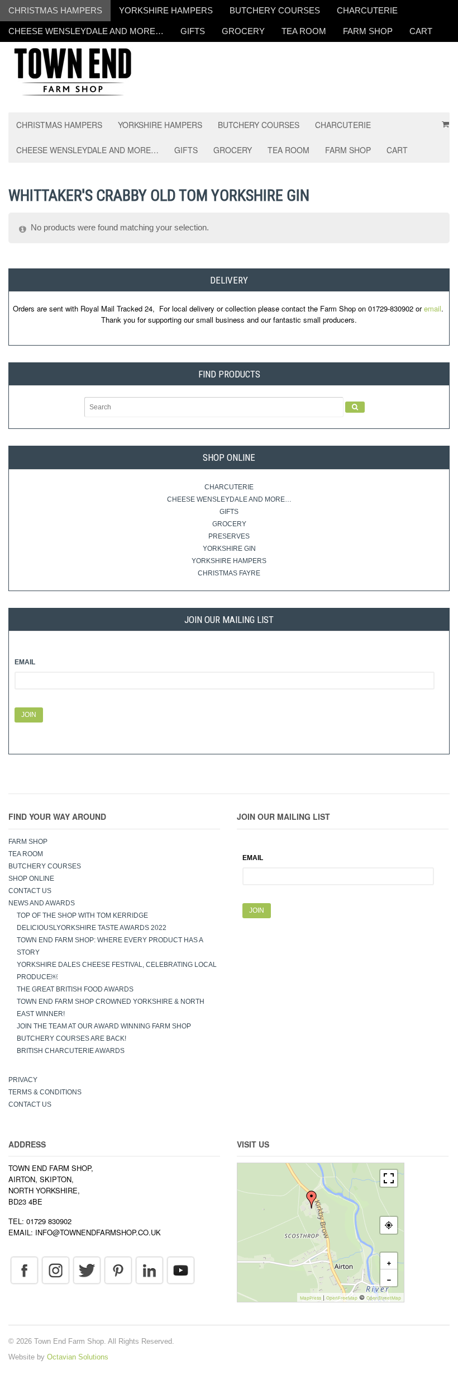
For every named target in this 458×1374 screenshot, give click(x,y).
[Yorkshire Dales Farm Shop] (72, 70)
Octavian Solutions (77, 1357)
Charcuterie (367, 10)
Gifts (192, 31)
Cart (420, 31)
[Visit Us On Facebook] (24, 1270)
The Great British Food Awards (76, 989)
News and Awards (41, 903)
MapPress (310, 1298)
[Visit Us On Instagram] (55, 1270)
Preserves (229, 536)
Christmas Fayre (229, 573)
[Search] (355, 407)
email (432, 308)
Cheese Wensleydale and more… (86, 31)
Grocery (243, 31)
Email (25, 662)
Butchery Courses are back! (71, 1038)
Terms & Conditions (45, 1092)
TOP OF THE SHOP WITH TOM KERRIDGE (82, 915)
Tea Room (304, 31)
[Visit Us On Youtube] (180, 1270)
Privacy (22, 1080)
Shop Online (31, 878)
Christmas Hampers (55, 10)
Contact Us (29, 891)
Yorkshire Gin (229, 549)
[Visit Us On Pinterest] (117, 1270)
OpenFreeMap (341, 1298)
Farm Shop (368, 31)
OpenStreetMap (383, 1298)
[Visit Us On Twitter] (86, 1270)
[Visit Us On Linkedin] (149, 1270)
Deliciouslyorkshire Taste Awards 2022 (91, 928)
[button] (312, 1199)
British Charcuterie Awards (71, 1051)
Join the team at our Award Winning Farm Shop (104, 1026)
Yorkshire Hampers (166, 10)
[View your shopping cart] (442, 120)
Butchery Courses (275, 10)
